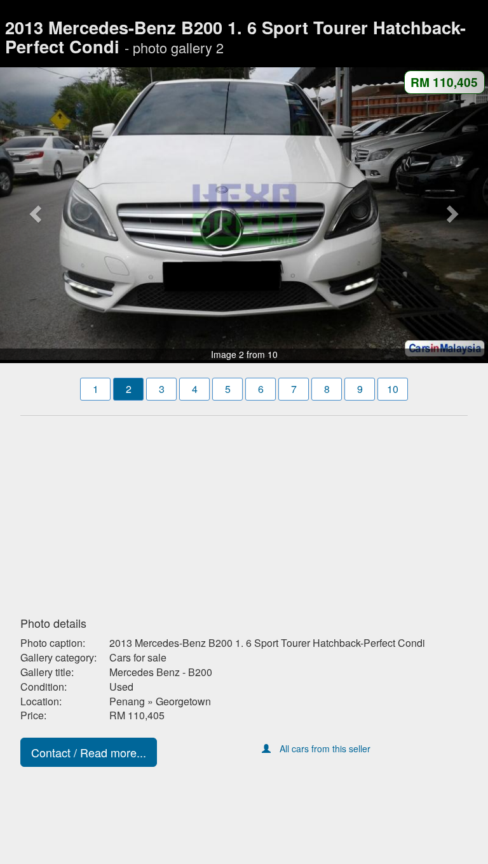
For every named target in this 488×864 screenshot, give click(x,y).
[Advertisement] (244, 512)
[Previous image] (36, 213)
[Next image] (451, 213)
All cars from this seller (325, 748)
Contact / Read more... (88, 752)
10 (392, 389)
